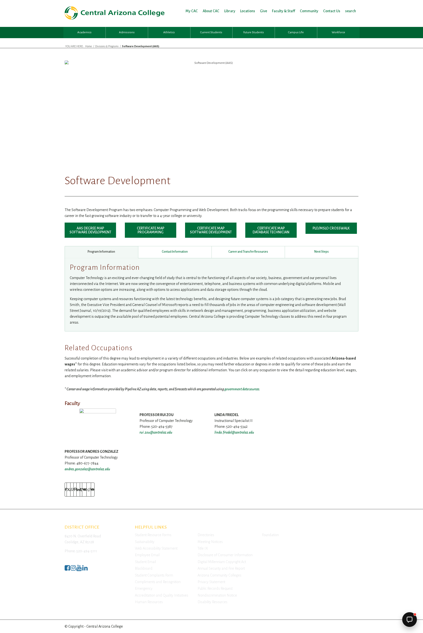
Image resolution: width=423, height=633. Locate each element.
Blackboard (144, 568)
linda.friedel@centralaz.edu (234, 432)
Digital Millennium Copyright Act (222, 562)
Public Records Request (215, 588)
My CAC (192, 11)
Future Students (253, 32)
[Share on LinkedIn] (78, 489)
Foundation (270, 535)
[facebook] (67, 569)
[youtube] (79, 569)
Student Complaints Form (154, 575)
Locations (247, 11)
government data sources (241, 389)
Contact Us (331, 11)
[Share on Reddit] (89, 489)
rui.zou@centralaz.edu (156, 432)
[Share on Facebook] (66, 489)
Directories (206, 535)
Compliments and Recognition (158, 582)
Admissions (127, 32)
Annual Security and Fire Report (221, 568)
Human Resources (149, 602)
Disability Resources (212, 602)
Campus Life (296, 32)
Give (263, 11)
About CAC (211, 11)
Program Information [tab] (101, 251)
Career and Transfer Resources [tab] (248, 251)
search (350, 11)
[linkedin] (85, 569)
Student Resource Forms (153, 535)
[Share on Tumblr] (81, 489)
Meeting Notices (210, 542)
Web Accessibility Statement (156, 548)
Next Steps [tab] (321, 251)
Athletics (169, 32)
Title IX (203, 548)
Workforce (338, 32)
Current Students (211, 32)
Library (229, 11)
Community (309, 11)
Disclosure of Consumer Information (225, 555)
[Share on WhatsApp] (71, 489)
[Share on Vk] (84, 489)
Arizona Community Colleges (219, 575)
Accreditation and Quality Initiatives (161, 595)
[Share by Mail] (92, 489)
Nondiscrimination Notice (217, 595)
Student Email (145, 562)
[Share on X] (68, 489)
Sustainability (144, 542)
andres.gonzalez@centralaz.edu (87, 469)
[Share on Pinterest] (75, 489)
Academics (84, 32)
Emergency (144, 588)
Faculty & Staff (283, 11)
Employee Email (147, 555)
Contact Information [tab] (175, 251)
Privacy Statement (211, 582)
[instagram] (73, 569)
